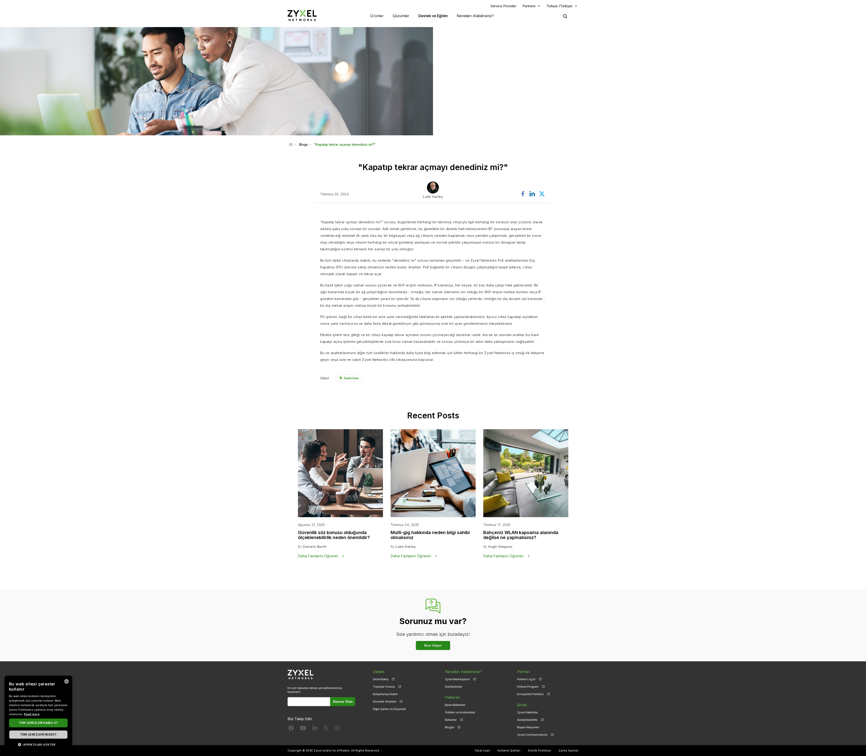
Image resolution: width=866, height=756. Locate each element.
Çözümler (401, 16)
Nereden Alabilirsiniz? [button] (475, 16)
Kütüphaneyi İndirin (385, 694)
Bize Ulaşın (433, 645)
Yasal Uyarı (482, 750)
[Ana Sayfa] (291, 144)
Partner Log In (526, 679)
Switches (351, 378)
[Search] (565, 16)
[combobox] (66, 681)
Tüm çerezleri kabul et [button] (38, 722)
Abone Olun (343, 701)
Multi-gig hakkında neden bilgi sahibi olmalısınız (430, 535)
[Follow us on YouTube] (303, 729)
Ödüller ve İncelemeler (460, 712)
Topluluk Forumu (384, 686)
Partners (529, 6)
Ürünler (377, 16)
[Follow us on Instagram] (337, 729)
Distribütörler (453, 686)
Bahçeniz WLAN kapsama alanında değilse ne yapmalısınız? (520, 535)
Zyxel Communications (532, 734)
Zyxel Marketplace (457, 679)
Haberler (452, 697)
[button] (38, 744)
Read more (31, 714)
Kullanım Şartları (509, 750)
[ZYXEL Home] (302, 15)
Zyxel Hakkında (527, 712)
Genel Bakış (380, 679)
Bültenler (451, 719)
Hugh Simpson (500, 547)
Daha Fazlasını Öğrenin (318, 556)
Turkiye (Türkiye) (559, 6)
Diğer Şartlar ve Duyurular (389, 709)
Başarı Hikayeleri (528, 727)
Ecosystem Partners (530, 694)
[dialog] (38, 713)
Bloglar (449, 727)
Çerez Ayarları (568, 750)
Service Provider (503, 6)
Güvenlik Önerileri (384, 701)
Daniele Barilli (315, 547)
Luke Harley (406, 547)
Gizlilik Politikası (539, 750)
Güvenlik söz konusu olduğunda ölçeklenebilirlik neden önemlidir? (334, 535)
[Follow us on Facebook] (291, 729)
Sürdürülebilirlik (527, 719)
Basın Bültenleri (455, 705)
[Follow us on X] (326, 729)
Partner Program (528, 686)
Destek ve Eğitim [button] (433, 16)
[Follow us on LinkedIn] (314, 729)
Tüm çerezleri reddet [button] (38, 734)
